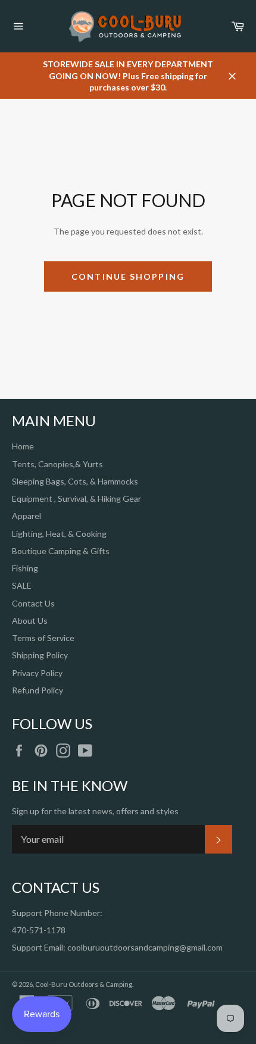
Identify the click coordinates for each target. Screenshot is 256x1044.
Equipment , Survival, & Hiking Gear (76, 498)
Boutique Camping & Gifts (61, 551)
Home (23, 446)
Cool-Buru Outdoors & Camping (83, 984)
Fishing (25, 568)
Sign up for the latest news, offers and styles (95, 811)
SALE (22, 585)
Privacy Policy (37, 673)
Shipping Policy (40, 655)
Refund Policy (37, 690)
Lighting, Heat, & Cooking (59, 534)
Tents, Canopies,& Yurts (57, 464)
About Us (30, 620)
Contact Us (33, 603)
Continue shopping (128, 276)
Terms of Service (43, 638)
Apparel (26, 516)
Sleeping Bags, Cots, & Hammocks (75, 481)
